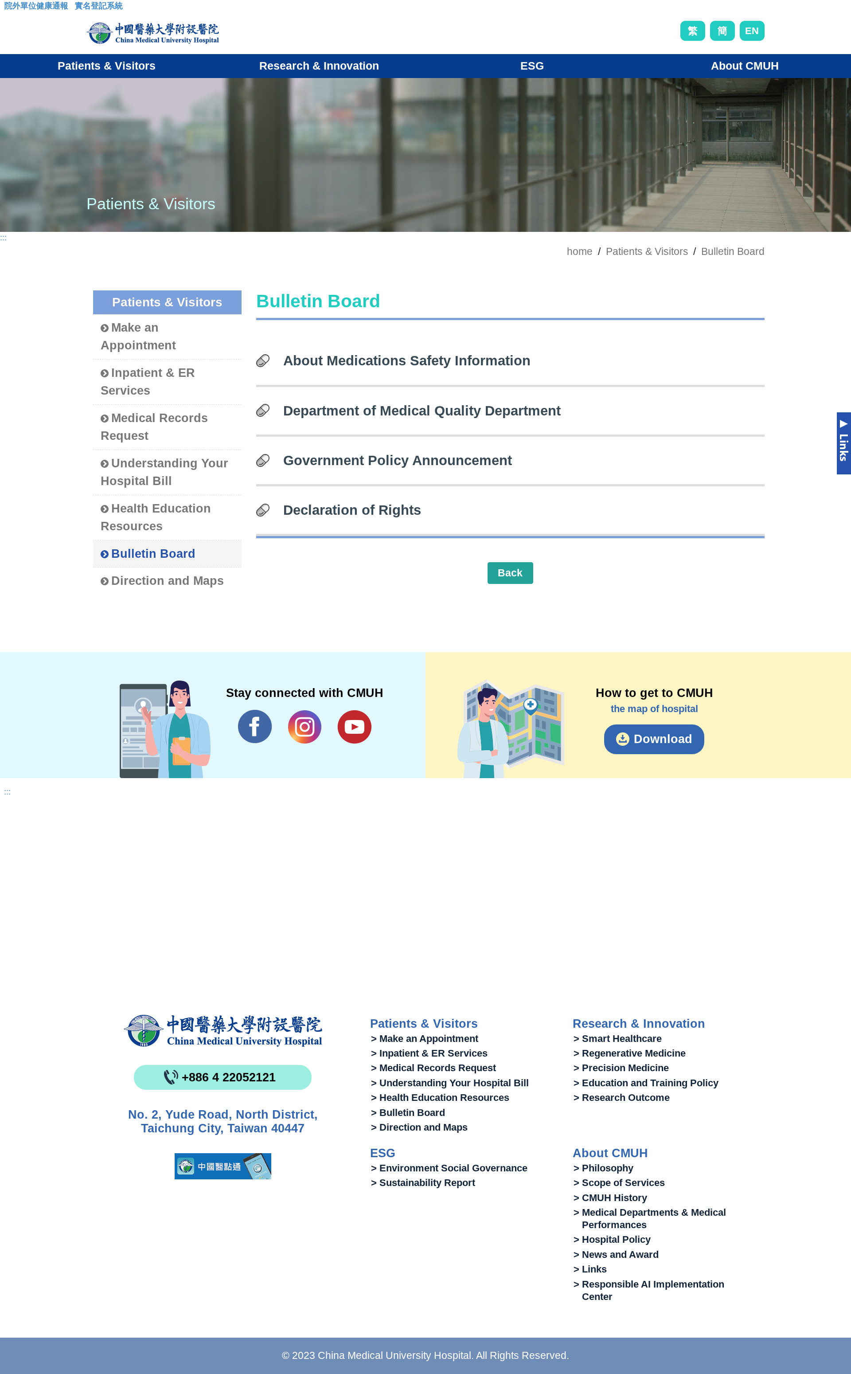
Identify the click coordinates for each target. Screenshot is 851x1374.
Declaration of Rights (352, 509)
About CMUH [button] (745, 65)
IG (304, 727)
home (580, 251)
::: (11, 8)
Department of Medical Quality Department (422, 410)
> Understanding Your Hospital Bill (450, 1082)
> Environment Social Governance (449, 1168)
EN (752, 30)
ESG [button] (532, 65)
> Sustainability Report (423, 1182)
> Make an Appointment (424, 1038)
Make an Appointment (138, 336)
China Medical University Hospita (223, 1031)
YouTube (354, 727)
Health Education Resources (156, 517)
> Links (590, 1269)
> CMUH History (610, 1197)
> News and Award (616, 1254)
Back (510, 573)
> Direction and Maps (419, 1127)
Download (663, 739)
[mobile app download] (223, 1166)
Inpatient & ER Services (148, 382)
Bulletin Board (733, 251)
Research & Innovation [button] (319, 65)
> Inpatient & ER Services (429, 1053)
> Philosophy (603, 1168)
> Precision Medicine (621, 1067)
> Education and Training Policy (646, 1082)
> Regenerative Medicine (630, 1053)
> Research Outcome (622, 1097)
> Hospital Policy (612, 1239)
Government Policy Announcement (397, 460)
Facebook (255, 727)
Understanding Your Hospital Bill (164, 472)
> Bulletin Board (408, 1112)
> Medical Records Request (433, 1067)
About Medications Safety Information (407, 360)
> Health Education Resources (440, 1097)
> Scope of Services (619, 1182)
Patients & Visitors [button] (107, 65)
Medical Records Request (154, 427)
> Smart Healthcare (618, 1038)
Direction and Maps (167, 580)
